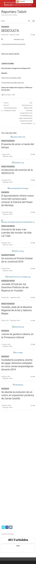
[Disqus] (18, 441)
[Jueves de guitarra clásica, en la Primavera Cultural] (18, 327)
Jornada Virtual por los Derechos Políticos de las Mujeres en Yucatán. (14, 287)
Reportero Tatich (13, 12)
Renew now (8, 5)
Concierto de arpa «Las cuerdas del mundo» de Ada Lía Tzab (16, 232)
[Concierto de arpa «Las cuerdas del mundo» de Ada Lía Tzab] (18, 220)
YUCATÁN (12, 254)
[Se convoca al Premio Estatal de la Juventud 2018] (18, 251)
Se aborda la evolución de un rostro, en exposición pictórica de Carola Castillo (17, 395)
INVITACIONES (5, 26)
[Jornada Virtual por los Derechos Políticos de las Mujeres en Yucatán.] (18, 277)
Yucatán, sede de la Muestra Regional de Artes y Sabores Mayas (16, 310)
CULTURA (4, 140)
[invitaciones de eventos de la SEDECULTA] (18, 162)
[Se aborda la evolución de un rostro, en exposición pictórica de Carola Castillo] (18, 385)
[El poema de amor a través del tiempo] (18, 137)
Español (22, 1)
